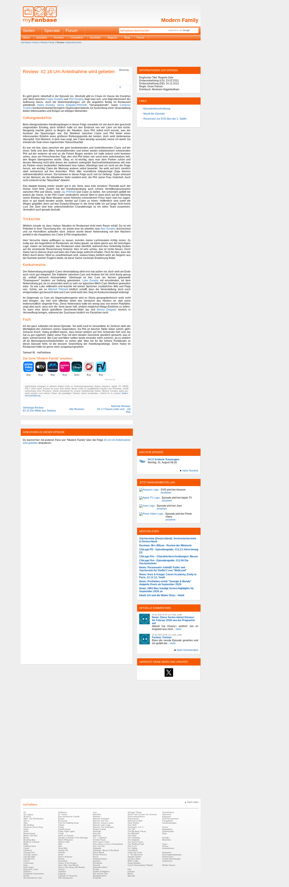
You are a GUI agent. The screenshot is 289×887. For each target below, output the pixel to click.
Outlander (97, 848)
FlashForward (64, 829)
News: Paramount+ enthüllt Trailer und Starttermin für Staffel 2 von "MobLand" (163, 569)
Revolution (97, 863)
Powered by (118, 380)
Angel (25, 829)
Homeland (62, 861)
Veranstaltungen (169, 823)
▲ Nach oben (191, 802)
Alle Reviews (76, 409)
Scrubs (96, 869)
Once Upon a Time (101, 842)
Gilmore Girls (64, 842)
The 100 (131, 829)
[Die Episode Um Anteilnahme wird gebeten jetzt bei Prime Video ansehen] (151, 516)
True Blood (132, 850)
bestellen (166, 492)
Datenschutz (167, 857)
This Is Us (132, 846)
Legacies (62, 874)
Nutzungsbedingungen (172, 855)
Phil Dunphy (76, 99)
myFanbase (26, 42)
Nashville (97, 831)
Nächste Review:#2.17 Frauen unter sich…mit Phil (114, 409)
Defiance (27, 872)
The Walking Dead (136, 844)
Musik (130, 874)
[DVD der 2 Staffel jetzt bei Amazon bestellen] (149, 491)
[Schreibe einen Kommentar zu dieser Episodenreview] (117, 88)
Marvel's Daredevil (101, 819)
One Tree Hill (99, 846)
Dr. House (62, 814)
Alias (25, 823)
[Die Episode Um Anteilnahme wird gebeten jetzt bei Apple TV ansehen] (149, 499)
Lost (95, 812)
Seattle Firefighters (101, 872)
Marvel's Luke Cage (101, 825)
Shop (164, 833)
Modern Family (179, 20)
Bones (26, 838)
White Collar (133, 861)
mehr (179, 629)
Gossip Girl (63, 850)
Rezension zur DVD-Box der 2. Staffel (165, 118)
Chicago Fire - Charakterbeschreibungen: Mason (168, 556)
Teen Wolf (132, 825)
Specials (52, 30)
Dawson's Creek (30, 869)
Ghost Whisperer (65, 840)
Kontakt (165, 838)
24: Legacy (28, 814)
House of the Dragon (67, 863)
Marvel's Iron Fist (100, 821)
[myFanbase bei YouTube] (188, 676)
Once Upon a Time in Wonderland (108, 844)
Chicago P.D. (29, 859)
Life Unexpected (65, 878)
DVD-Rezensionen (170, 819)
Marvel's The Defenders (103, 827)
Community (28, 863)
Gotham (61, 852)
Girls (60, 844)
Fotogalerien (167, 821)
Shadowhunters (99, 876)
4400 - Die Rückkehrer (33, 819)
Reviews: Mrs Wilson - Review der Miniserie (165, 545)
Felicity (61, 825)
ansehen (167, 500)
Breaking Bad (29, 840)
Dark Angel (28, 867)
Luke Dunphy (90, 280)
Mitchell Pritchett (58, 289)
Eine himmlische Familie (69, 817)
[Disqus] (77, 500)
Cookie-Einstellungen (171, 859)
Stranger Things (135, 812)
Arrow (26, 831)
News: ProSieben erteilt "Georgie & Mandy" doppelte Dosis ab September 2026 (165, 583)
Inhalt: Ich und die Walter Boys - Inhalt (161, 595)
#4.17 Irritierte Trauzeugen (163, 459)
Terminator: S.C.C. (136, 827)
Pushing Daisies (100, 859)
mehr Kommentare (187, 650)
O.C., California (100, 838)
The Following (134, 838)
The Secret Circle (135, 842)
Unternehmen (168, 848)
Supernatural (133, 819)
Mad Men (97, 814)
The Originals (133, 840)
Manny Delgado (106, 309)
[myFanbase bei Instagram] (178, 676)
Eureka (61, 819)
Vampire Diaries (134, 857)
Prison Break (98, 852)
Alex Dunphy (108, 228)
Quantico (97, 861)
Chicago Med (29, 857)
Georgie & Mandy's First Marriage (73, 838)
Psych (95, 857)
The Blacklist (133, 833)
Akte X (26, 821)
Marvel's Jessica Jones (103, 823)
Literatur (131, 872)
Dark (25, 865)
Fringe (61, 833)
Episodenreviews (74, 42)
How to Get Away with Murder (71, 867)
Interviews (166, 814)
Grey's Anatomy (65, 857)
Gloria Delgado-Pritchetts (72, 105)
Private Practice (100, 855)
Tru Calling (132, 848)
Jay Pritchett (68, 191)
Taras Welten (133, 823)
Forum (71, 30)
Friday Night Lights (66, 831)
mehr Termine (190, 470)
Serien (36, 42)
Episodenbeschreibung (156, 108)
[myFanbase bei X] (169, 676)
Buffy (25, 844)
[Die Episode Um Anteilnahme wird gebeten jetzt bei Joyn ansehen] (147, 507)
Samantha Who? (100, 867)
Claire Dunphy (54, 99)
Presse (165, 846)
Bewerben (166, 840)
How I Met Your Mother (68, 865)
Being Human (29, 833)
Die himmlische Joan (32, 878)
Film (129, 869)
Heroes (61, 859)
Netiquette (166, 852)
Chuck (26, 861)
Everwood (62, 821)
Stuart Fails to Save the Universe (142, 814)
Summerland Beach (136, 817)
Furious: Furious (162, 637)
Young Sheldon (134, 863)
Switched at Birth (135, 821)
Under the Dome (135, 852)
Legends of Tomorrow (67, 876)
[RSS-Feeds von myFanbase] (149, 676)
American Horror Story (33, 827)
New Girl (96, 833)
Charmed (27, 850)
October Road (99, 840)
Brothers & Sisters (31, 842)
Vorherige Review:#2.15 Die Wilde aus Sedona (39, 409)
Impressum (167, 861)
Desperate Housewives (33, 874)
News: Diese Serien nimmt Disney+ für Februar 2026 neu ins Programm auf (173, 620)
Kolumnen (166, 817)
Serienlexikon (168, 812)
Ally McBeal (28, 825)
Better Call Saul (30, 836)
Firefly (61, 827)
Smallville (97, 878)
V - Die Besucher (135, 855)
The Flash (132, 836)
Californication (29, 846)
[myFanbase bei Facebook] (159, 676)
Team (164, 844)
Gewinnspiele (168, 831)
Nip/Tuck (97, 836)
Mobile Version (168, 865)
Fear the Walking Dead (68, 823)
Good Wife (62, 848)
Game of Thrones (66, 836)
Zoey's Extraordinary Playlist (140, 865)
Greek (60, 855)
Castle (26, 848)
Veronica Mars (134, 859)
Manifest (96, 817)
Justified (62, 872)
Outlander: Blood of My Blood (106, 850)
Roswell (96, 865)
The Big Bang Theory (137, 831)
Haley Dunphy (46, 105)
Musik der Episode (154, 113)
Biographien (167, 829)
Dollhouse (62, 812)
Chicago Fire (29, 852)
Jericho (61, 869)
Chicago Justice (30, 855)
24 (24, 812)
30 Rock (27, 817)
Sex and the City (100, 874)
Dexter (26, 876)
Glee (60, 846)
